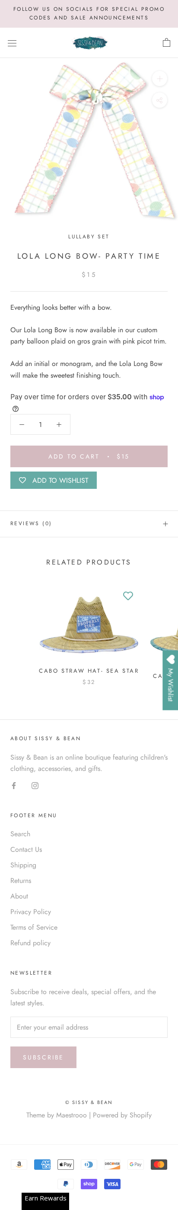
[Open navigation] (12, 42)
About (19, 896)
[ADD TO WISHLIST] (128, 596)
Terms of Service (33, 927)
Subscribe (43, 1057)
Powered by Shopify (122, 1115)
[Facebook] (13, 785)
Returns (20, 881)
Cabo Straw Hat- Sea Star (89, 671)
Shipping (23, 865)
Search (20, 834)
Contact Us (26, 849)
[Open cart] (166, 43)
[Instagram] (35, 785)
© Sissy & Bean (89, 1102)
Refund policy (30, 943)
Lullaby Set (88, 237)
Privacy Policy (30, 912)
